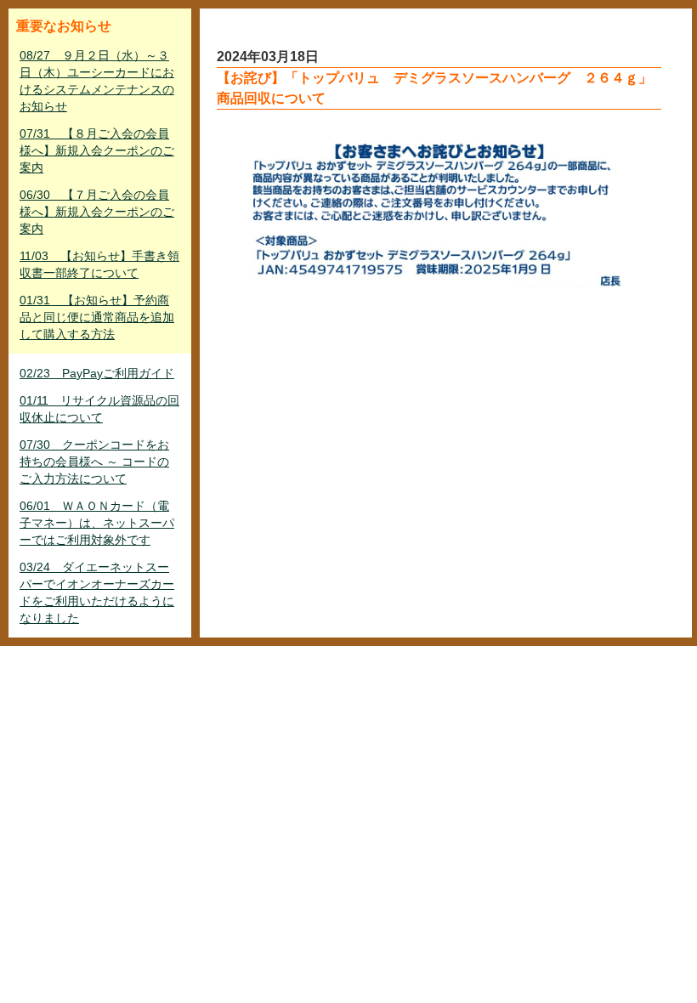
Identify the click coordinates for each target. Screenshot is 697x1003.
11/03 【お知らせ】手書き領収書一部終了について (99, 264)
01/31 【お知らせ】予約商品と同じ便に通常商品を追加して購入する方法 (97, 317)
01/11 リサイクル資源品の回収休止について (99, 409)
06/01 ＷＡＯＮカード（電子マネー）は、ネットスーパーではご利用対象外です (97, 523)
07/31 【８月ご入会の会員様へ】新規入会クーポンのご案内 (97, 150)
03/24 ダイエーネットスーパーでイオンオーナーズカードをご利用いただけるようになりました (97, 592)
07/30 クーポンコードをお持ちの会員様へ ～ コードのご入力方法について (94, 461)
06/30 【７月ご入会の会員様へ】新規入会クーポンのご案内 (97, 211)
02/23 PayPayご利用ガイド (97, 373)
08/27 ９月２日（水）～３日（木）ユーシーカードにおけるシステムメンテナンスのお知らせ (97, 80)
